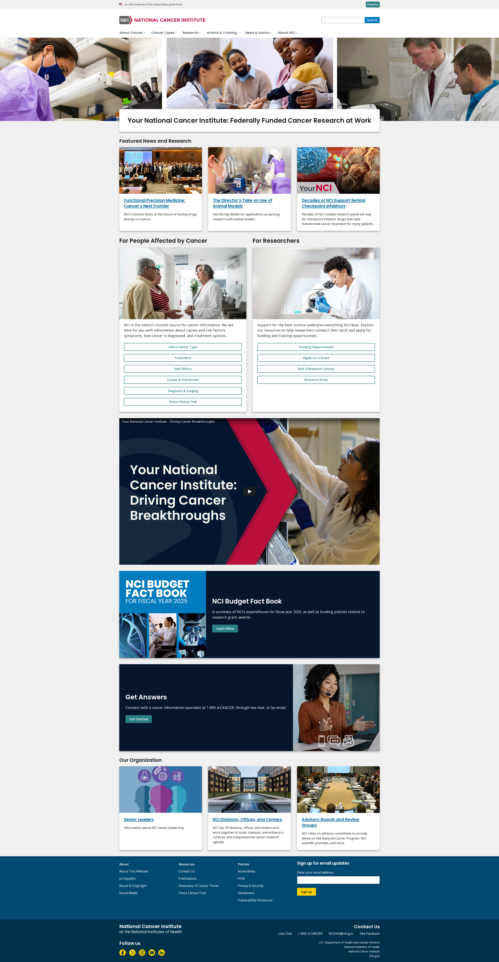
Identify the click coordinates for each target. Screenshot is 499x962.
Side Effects (183, 369)
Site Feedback (370, 933)
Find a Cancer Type (182, 347)
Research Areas (316, 380)
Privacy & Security (251, 886)
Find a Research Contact (316, 369)
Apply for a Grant (316, 358)
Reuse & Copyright (133, 886)
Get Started (138, 719)
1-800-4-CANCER (310, 933)
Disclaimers (246, 893)
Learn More (225, 628)
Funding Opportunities (316, 347)
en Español (127, 878)
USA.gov (374, 956)
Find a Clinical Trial (183, 402)
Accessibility (246, 871)
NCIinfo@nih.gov (341, 933)
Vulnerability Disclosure (255, 900)
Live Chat (285, 933)
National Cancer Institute (364, 951)
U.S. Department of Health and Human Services (349, 942)
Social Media (128, 893)
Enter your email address (315, 872)
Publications (187, 878)
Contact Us (187, 871)
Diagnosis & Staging (183, 391)
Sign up (306, 892)
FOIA (241, 878)
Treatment (182, 358)
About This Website (133, 871)
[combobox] (343, 20)
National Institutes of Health (362, 947)
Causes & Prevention (183, 380)
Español (372, 4)
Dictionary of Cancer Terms (199, 886)
